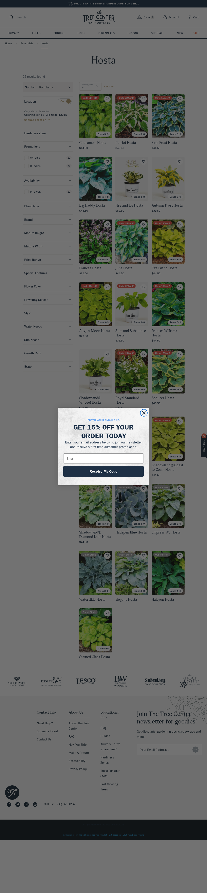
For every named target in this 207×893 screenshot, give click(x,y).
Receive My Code (103, 471)
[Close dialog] (143, 412)
